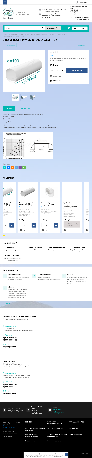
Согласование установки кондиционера (57, 435)
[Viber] (20, 167)
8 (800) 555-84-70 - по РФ (78, 7)
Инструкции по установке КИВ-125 (54, 423)
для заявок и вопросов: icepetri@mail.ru (58, 411)
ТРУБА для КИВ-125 (76, 422)
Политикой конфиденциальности (54, 456)
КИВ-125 (28, 422)
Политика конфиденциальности (9, 426)
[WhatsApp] (24, 167)
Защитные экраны (76, 435)
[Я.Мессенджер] (4, 167)
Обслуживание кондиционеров (31, 435)
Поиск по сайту (31, 441)
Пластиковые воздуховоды (39, 34)
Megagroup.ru (85, 453)
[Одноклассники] (12, 167)
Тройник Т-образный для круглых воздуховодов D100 (71, 205)
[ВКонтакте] (8, 167)
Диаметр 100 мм (60, 34)
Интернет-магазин (54, 441)
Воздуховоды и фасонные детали (19, 34)
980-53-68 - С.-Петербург (76, 11)
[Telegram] (16, 167)
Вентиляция (73, 428)
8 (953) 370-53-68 (10, 338)
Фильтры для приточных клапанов (35, 429)
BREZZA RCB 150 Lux (55, 428)
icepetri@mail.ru (9, 347)
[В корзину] (11, 225)
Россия (52, 55)
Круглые (51, 34)
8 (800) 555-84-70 (10, 340)
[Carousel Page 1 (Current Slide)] (4, 235)
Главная (5, 34)
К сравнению (57, 76)
